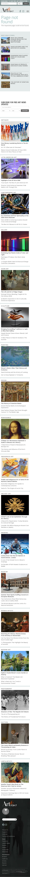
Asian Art (5, 269)
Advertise (5, 852)
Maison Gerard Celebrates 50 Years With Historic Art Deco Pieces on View (13, 151)
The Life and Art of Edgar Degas (11, 292)
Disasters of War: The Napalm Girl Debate (15, 712)
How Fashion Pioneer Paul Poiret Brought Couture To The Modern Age (14, 411)
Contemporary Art (8, 192)
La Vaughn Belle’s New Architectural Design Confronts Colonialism (14, 262)
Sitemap (4, 834)
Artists (4, 861)
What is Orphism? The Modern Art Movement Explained (12, 678)
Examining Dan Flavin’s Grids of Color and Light (19, 57)
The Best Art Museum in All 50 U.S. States (14, 224)
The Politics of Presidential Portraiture (13, 717)
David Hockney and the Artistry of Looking (19, 47)
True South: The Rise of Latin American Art (14, 183)
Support (4, 832)
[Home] (7, 9)
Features (5, 841)
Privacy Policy (22, 872)
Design (3, 380)
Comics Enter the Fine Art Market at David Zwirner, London (13, 556)
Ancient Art (6, 494)
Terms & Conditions (8, 836)
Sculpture (5, 306)
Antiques (5, 120)
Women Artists (7, 611)
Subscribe (25, 110)
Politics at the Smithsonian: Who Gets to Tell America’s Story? (19, 74)
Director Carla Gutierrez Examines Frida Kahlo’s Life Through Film (13, 186)
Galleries (5, 859)
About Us (5, 830)
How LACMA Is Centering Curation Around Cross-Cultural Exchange (14, 221)
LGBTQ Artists (6, 761)
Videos (4, 847)
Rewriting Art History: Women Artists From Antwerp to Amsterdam (13, 634)
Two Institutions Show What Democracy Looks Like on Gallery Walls (13, 600)
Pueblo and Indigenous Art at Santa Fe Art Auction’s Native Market (15, 480)
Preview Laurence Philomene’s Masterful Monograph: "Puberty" (13, 789)
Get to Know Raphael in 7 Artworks (12, 375)
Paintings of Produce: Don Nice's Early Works (19, 65)
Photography (6, 689)
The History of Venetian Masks (20, 82)
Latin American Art (9, 157)
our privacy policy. (19, 871)
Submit (26, 3)
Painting (4, 345)
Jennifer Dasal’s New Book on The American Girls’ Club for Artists (12, 785)
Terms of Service (4, 873)
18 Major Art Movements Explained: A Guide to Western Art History (13, 441)
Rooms (4, 863)
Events (4, 845)
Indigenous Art (7, 456)
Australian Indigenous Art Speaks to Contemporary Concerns (12, 484)
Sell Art (4, 865)
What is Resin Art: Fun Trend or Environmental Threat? (11, 682)
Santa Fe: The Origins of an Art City (12, 488)
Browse (4, 856)
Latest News (6, 843)
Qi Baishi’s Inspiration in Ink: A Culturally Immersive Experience (13, 299)
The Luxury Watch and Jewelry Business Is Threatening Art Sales (14, 746)
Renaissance (6, 417)
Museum (4, 572)
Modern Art (6, 650)
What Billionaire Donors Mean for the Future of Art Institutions (19, 40)
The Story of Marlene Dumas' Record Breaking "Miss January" (12, 755)
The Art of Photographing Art (10, 714)
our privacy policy (5, 870)
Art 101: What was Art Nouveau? (11, 147)
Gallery (4, 230)
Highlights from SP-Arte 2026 (10, 180)
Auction (4, 722)
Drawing (4, 533)
